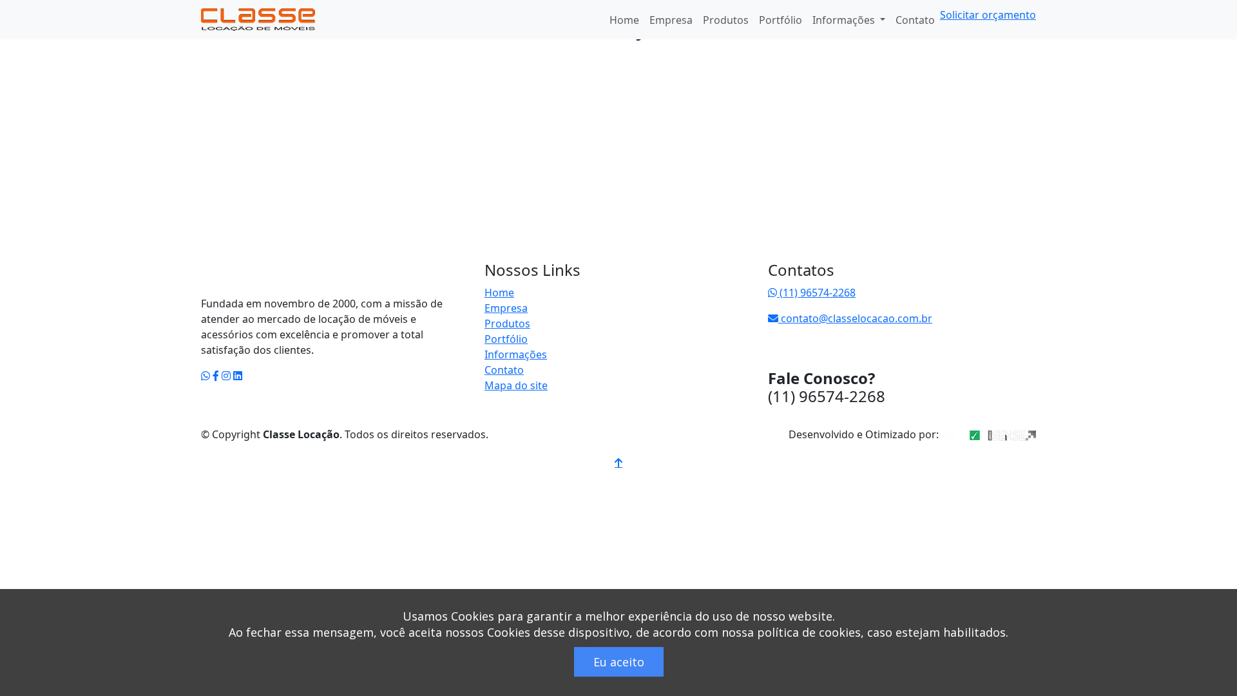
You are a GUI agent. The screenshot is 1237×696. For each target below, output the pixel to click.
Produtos (726, 20)
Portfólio (780, 20)
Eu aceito (618, 662)
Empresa (671, 20)
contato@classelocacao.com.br (855, 318)
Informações (515, 354)
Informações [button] (844, 20)
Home (624, 20)
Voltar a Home (249, 85)
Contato (915, 20)
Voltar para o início (282, 277)
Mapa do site (516, 385)
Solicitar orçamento (988, 15)
